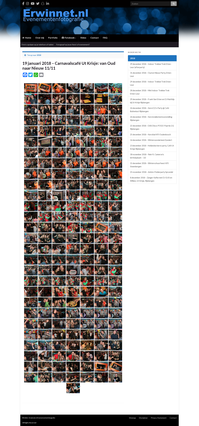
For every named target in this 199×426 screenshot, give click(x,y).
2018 (39, 55)
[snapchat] (42, 3)
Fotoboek (69, 37)
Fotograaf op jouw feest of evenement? (73, 44)
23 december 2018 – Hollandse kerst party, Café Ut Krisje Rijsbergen (152, 147)
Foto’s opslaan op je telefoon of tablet (38, 44)
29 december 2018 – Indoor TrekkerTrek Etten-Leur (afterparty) (151, 65)
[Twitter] (37, 3)
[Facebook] (23, 3)
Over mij (39, 37)
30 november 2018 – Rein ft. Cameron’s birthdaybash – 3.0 (147, 156)
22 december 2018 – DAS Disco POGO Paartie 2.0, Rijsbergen (152, 127)
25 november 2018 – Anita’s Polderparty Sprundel (151, 172)
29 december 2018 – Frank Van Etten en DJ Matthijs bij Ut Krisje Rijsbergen (152, 101)
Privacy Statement (159, 418)
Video (83, 37)
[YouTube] (32, 3)
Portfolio (53, 37)
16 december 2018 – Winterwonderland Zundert (151, 140)
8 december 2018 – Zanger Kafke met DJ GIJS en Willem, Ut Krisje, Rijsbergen (151, 179)
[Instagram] (27, 3)
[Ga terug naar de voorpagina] (99, 20)
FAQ (105, 37)
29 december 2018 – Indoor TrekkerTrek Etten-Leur (151, 83)
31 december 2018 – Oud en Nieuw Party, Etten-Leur (151, 74)
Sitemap (132, 418)
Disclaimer (143, 418)
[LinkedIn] (47, 3)
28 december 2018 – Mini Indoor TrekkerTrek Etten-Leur (149, 92)
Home (28, 37)
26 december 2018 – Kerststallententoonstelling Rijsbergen (151, 118)
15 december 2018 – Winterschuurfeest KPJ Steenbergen (149, 165)
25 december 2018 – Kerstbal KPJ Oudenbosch (150, 134)
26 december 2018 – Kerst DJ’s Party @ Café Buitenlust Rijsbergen (149, 109)
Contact (94, 37)
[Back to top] (193, 420)
